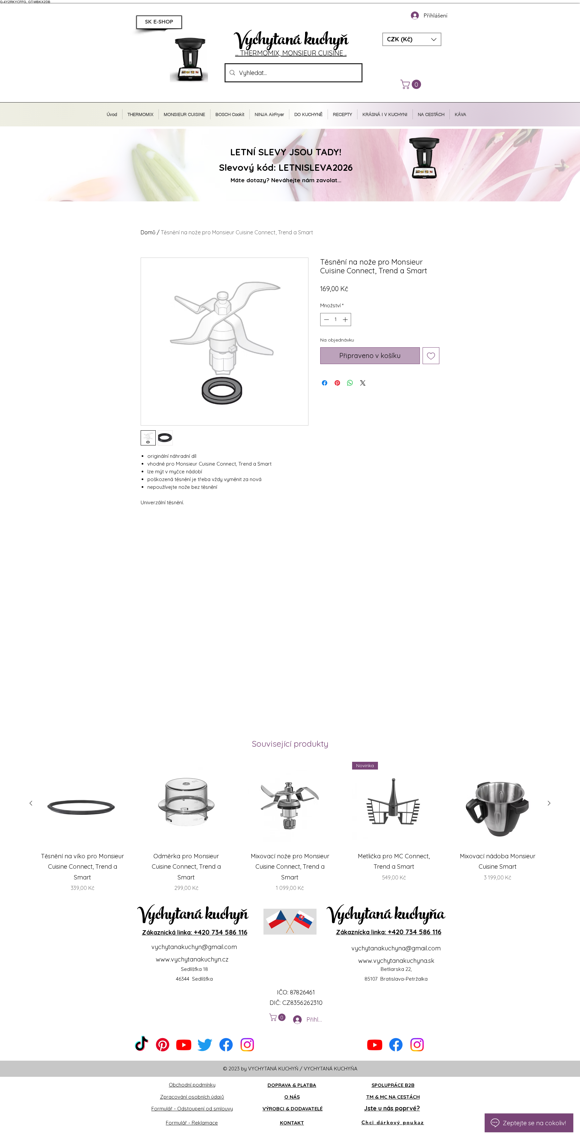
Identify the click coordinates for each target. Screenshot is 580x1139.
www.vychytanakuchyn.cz (192, 959)
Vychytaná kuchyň (291, 41)
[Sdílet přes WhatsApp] (350, 383)
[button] (411, 39)
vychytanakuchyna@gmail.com (396, 948)
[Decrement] (325, 319)
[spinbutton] (335, 319)
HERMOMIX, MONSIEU (278, 53)
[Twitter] (205, 1045)
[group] (290, 827)
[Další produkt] (549, 803)
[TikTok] (141, 1045)
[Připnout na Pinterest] (337, 383)
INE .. (340, 53)
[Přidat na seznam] (431, 355)
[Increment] (345, 319)
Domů (148, 232)
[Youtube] (184, 1045)
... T (239, 53)
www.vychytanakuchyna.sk (396, 961)
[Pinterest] (163, 1045)
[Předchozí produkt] (31, 803)
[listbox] (411, 39)
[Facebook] (226, 1045)
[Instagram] (247, 1045)
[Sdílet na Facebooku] (325, 383)
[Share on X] (363, 383)
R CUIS (322, 53)
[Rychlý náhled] (82, 804)
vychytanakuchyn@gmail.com (194, 947)
